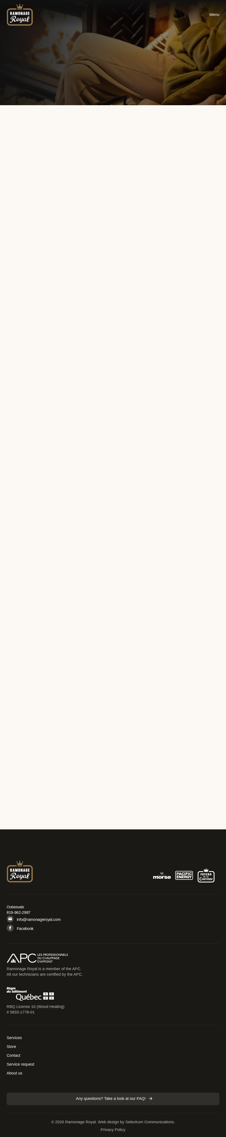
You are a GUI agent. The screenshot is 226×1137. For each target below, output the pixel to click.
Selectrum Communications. (150, 1122)
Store (11, 1046)
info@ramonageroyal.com (37, 611)
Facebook (25, 928)
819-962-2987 (45, 600)
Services (14, 1038)
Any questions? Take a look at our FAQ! (111, 1098)
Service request (20, 1064)
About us (14, 1073)
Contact (13, 1055)
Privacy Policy (113, 1129)
